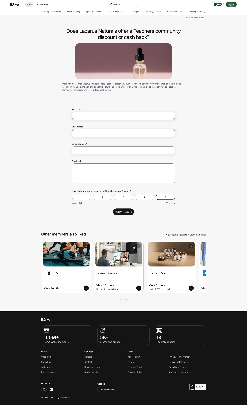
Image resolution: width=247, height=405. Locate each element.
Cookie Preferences (178, 362)
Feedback (77, 161)
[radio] (81, 197)
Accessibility (134, 356)
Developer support (93, 367)
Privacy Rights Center (179, 356)
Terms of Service (136, 367)
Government (42, 4)
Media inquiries (91, 372)
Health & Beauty (73, 12)
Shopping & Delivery (197, 12)
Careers (88, 356)
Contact (88, 362)
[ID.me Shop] (16, 4)
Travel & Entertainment (116, 12)
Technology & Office (153, 12)
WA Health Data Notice (180, 372)
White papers (47, 367)
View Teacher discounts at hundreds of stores (186, 235)
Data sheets (46, 362)
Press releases (48, 372)
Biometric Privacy (136, 372)
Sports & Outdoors (93, 12)
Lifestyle (135, 12)
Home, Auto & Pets (175, 12)
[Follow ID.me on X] (44, 389)
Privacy (131, 362)
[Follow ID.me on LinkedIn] (51, 389)
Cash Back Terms (177, 367)
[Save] (85, 245)
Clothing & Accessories (51, 12)
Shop (29, 4)
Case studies (47, 356)
